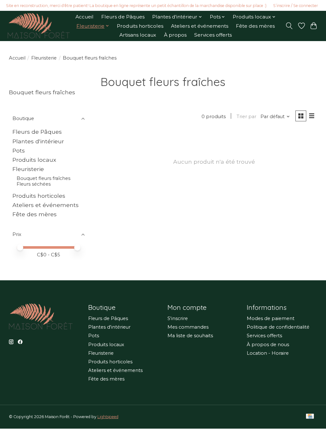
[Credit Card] (310, 417)
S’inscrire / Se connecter (295, 5)
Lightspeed (107, 416)
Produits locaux (34, 159)
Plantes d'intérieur (38, 141)
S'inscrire (177, 318)
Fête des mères (255, 26)
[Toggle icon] (289, 26)
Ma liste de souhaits (190, 336)
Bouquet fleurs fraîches (43, 178)
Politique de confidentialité (278, 327)
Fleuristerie (44, 58)
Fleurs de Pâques (123, 17)
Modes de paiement (270, 318)
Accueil (84, 17)
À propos (175, 35)
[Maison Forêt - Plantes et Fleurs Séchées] (39, 26)
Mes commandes (188, 327)
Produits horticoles (140, 26)
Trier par (246, 116)
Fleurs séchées (34, 184)
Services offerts (213, 35)
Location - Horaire (268, 353)
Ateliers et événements (199, 26)
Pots (18, 150)
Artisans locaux (137, 35)
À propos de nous (268, 344)
